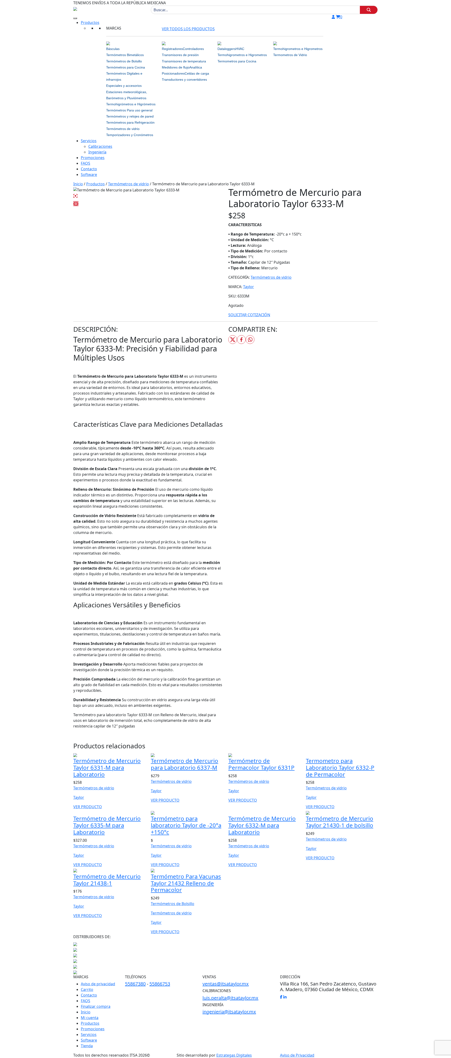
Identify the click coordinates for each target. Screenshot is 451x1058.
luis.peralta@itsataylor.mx (230, 998)
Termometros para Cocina (237, 61)
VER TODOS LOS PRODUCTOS (188, 28)
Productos (95, 183)
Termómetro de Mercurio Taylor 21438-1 (107, 879)
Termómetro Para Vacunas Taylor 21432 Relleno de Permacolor (186, 883)
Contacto (89, 168)
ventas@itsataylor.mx (225, 984)
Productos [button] (90, 22)
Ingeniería (97, 152)
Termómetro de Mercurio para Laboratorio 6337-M (184, 764)
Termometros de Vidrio (290, 55)
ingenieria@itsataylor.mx (229, 1012)
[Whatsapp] (250, 339)
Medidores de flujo (175, 67)
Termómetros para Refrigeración (130, 122)
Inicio (78, 183)
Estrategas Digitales (234, 1055)
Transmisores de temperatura (184, 61)
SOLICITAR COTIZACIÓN (249, 314)
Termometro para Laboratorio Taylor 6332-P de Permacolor (340, 767)
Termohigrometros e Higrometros (242, 55)
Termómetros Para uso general (129, 110)
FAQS (85, 163)
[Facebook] (241, 339)
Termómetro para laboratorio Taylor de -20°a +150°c (186, 825)
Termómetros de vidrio (123, 129)
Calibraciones (100, 146)
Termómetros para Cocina (125, 67)
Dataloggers (227, 49)
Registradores (172, 49)
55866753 (159, 984)
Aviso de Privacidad (297, 1055)
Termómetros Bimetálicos (125, 55)
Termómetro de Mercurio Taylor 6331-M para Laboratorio (107, 767)
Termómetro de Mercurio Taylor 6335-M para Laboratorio (107, 825)
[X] (232, 339)
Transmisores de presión (180, 55)
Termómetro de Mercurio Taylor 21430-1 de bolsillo (339, 821)
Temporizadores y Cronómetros (129, 135)
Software (89, 174)
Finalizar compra (95, 1006)
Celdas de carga (197, 73)
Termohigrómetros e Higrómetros (131, 104)
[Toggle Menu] (75, 18)
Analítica (195, 67)
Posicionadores (173, 73)
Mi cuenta (89, 1017)
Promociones (93, 157)
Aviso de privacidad (98, 983)
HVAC (240, 49)
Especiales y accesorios (124, 86)
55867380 (135, 984)
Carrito (87, 989)
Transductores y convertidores (184, 79)
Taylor (248, 286)
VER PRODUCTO (87, 806)
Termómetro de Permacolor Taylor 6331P (261, 764)
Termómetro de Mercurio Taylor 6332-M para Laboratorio (262, 825)
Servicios (89, 140)
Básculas (113, 49)
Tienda (87, 1045)
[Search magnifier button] (368, 10)
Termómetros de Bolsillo (124, 61)
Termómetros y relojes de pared (130, 116)
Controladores (193, 49)
